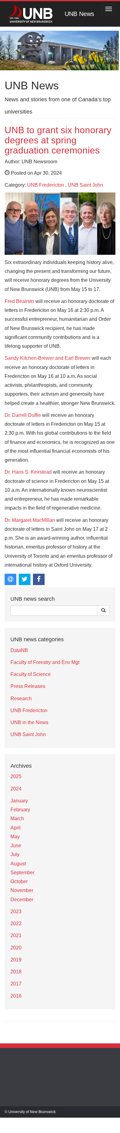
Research (21, 698)
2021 (16, 935)
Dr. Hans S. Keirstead (28, 472)
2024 (16, 788)
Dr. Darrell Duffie (23, 415)
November (21, 890)
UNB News (79, 13)
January (19, 800)
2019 (16, 959)
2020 (16, 947)
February (20, 809)
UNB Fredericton (45, 185)
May (15, 836)
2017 (16, 983)
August (18, 863)
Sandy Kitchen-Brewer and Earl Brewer (47, 358)
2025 (16, 776)
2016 (16, 996)
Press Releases (27, 686)
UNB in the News (29, 722)
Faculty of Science (30, 674)
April (15, 827)
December (21, 899)
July (14, 854)
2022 (16, 923)
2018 (16, 971)
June (15, 845)
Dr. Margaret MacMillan (30, 520)
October (19, 881)
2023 (16, 911)
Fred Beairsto (19, 301)
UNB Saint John (85, 185)
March (17, 818)
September (22, 872)
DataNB (19, 650)
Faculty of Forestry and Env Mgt (44, 662)
